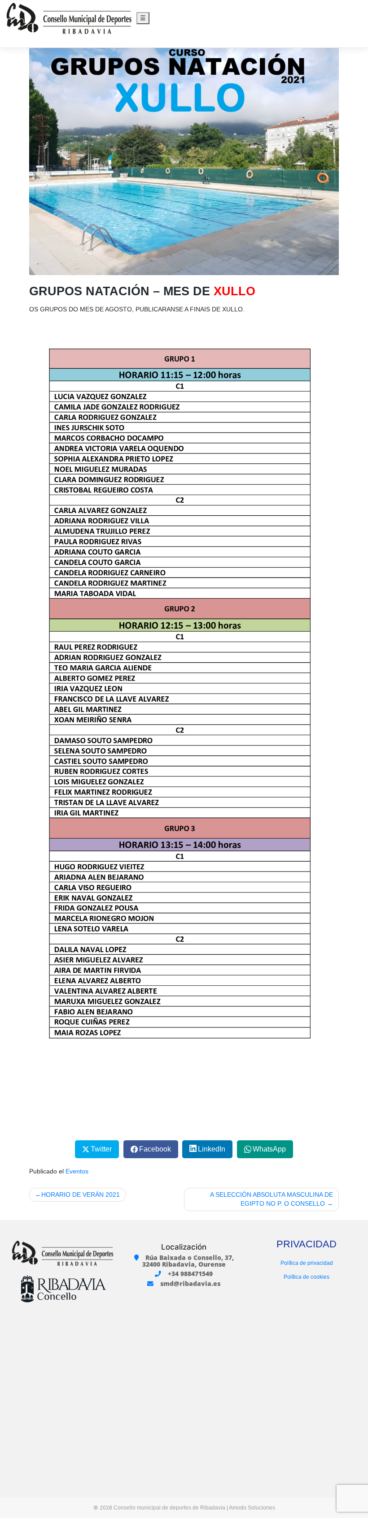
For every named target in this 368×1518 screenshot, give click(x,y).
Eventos (77, 1171)
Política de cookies (306, 1277)
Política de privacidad (306, 1263)
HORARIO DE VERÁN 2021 (80, 1194)
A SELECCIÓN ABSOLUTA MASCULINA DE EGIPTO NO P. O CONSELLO (271, 1199)
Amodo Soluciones (252, 1507)
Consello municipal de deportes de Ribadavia (169, 1507)
